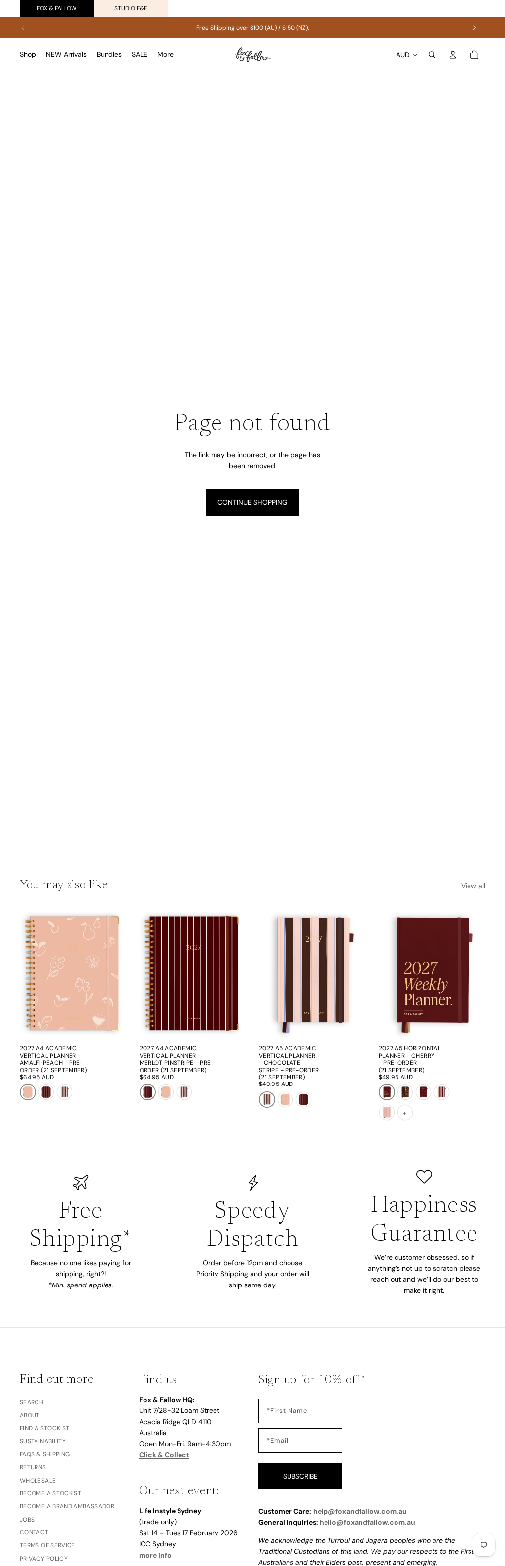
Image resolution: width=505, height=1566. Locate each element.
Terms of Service (47, 1546)
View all (473, 886)
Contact (34, 1532)
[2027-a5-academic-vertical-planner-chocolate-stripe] (64, 1092)
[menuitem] (165, 55)
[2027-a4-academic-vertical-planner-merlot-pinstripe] (46, 1092)
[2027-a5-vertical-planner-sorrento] (441, 1092)
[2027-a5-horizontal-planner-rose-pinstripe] (387, 1112)
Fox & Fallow (57, 8)
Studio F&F (130, 8)
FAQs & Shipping (45, 1454)
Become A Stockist (50, 1493)
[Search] (432, 55)
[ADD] (111, 1025)
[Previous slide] (23, 28)
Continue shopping (252, 502)
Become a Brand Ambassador (67, 1506)
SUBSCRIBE (300, 1476)
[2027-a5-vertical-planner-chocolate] (405, 1092)
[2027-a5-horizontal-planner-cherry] (387, 1092)
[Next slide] (474, 28)
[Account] (453, 55)
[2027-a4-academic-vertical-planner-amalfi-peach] (28, 1092)
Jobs (27, 1520)
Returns (33, 1467)
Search (31, 1402)
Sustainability (43, 1442)
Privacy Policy (44, 1559)
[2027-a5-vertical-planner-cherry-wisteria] (423, 1092)
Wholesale (38, 1481)
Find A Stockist (44, 1428)
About (30, 1415)
